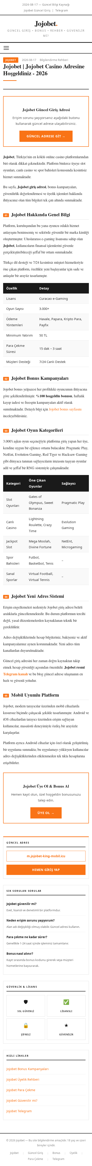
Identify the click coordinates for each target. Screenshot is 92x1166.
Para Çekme (35, 1159)
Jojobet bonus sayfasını (65, 409)
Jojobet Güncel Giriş (37, 10)
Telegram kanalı (15, 673)
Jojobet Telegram (19, 1111)
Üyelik (73, 1153)
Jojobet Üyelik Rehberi (22, 1079)
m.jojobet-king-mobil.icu (46, 856)
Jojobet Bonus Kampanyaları (27, 1069)
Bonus (56, 1153)
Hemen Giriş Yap (46, 870)
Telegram (61, 10)
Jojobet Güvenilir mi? (21, 1100)
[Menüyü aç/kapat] (6, 48)
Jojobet (46, 23)
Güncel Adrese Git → (46, 136)
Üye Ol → (46, 813)
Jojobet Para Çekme (20, 1090)
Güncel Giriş (35, 1153)
